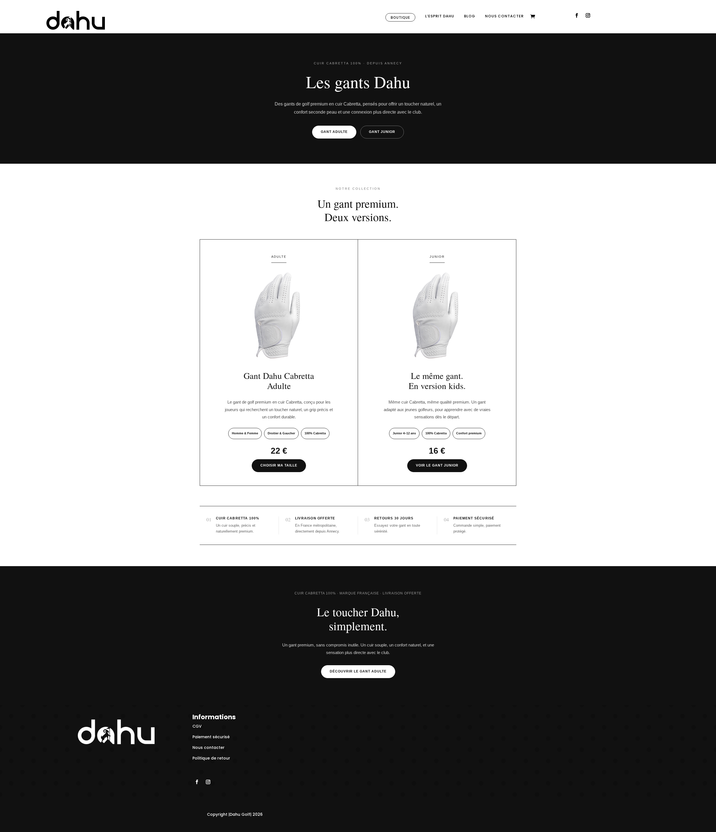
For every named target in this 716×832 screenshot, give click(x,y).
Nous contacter (504, 16)
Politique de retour (211, 758)
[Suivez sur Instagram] (587, 15)
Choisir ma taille (278, 465)
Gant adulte (334, 132)
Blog (469, 16)
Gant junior (382, 132)
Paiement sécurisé (211, 737)
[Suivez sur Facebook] (576, 15)
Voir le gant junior (437, 465)
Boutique (400, 17)
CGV (197, 726)
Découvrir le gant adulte (358, 671)
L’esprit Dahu (439, 16)
